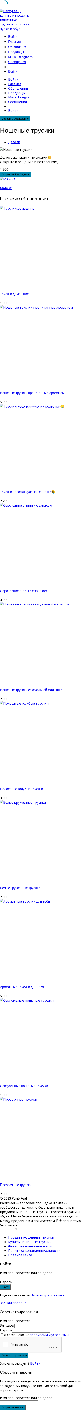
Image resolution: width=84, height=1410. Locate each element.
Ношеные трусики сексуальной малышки (31, 690)
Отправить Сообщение (15, 174)
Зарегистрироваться (47, 1295)
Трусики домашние (14, 294)
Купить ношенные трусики (29, 1242)
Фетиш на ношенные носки (30, 1246)
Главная (14, 41)
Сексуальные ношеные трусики (24, 1086)
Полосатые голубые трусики (21, 789)
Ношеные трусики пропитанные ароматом (32, 393)
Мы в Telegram (20, 57)
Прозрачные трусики (15, 1184)
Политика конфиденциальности (34, 1250)
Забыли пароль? (13, 1303)
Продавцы (16, 52)
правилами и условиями (49, 1335)
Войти (35, 1363)
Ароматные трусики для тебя (22, 986)
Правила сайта (20, 1255)
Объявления (17, 46)
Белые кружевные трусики (20, 888)
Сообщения (17, 62)
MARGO (6, 188)
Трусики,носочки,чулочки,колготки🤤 (27, 492)
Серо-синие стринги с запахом (23, 591)
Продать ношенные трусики (31, 1237)
